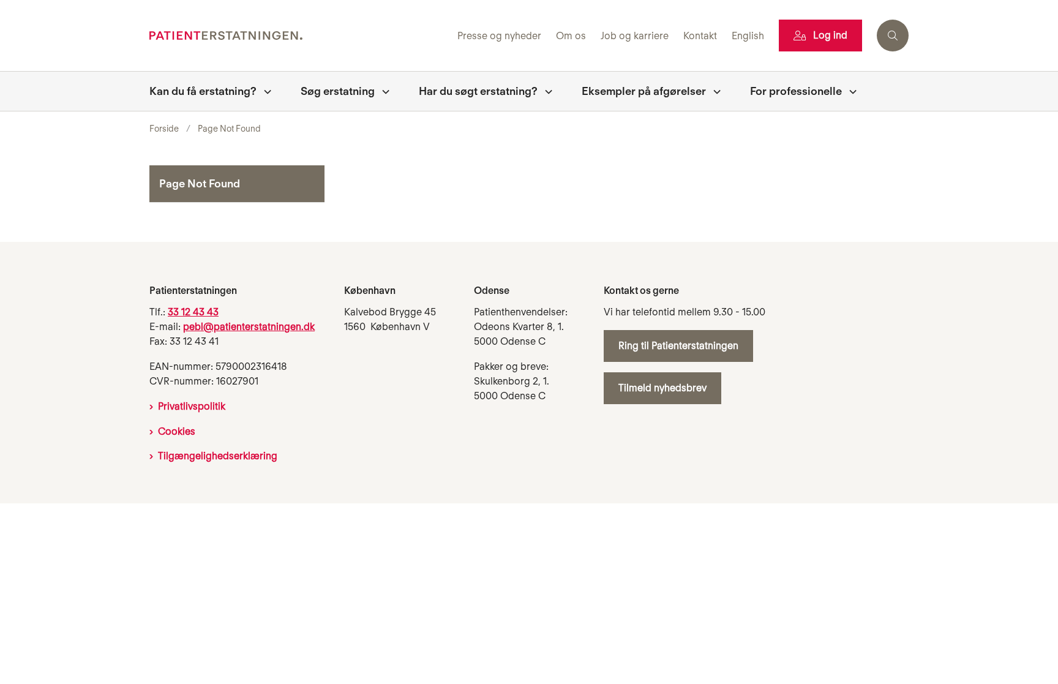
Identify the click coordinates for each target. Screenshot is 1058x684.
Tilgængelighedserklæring (217, 456)
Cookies (176, 431)
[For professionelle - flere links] (849, 91)
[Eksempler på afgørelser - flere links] (713, 91)
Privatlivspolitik (191, 406)
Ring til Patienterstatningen (678, 345)
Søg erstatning (338, 91)
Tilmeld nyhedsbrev (662, 388)
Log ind (830, 35)
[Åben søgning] (893, 35)
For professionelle (796, 91)
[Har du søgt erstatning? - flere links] (545, 91)
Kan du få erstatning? (203, 91)
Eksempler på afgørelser (644, 91)
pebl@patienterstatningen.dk (249, 327)
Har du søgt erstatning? (478, 91)
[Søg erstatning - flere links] (382, 91)
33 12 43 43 (193, 312)
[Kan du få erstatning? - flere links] (264, 91)
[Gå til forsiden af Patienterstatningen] (299, 35)
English (748, 36)
